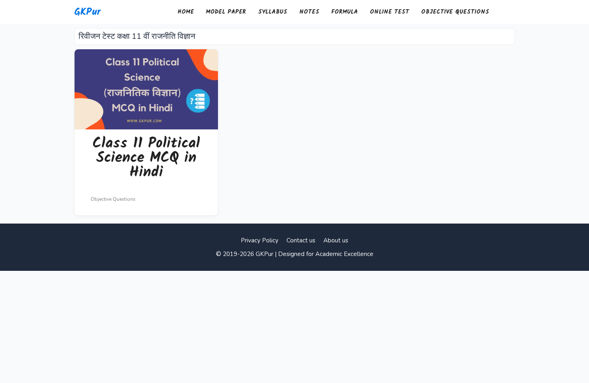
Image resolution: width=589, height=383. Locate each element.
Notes (309, 12)
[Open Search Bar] (505, 12)
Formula (344, 12)
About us (335, 240)
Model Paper (226, 12)
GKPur (87, 12)
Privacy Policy (259, 240)
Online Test (389, 12)
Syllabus (272, 12)
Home (186, 12)
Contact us (300, 240)
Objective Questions (455, 12)
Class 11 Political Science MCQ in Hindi (146, 158)
